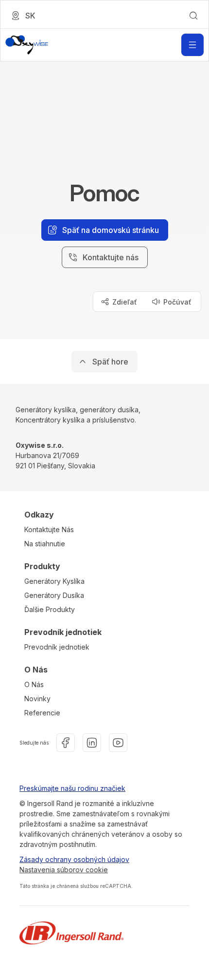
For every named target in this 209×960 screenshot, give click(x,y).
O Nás (34, 684)
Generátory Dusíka (54, 595)
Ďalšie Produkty (49, 609)
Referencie (42, 713)
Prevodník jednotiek (56, 647)
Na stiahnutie (44, 543)
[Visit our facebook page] (65, 742)
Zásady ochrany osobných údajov (74, 859)
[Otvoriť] (192, 45)
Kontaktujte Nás (49, 529)
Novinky (37, 698)
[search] (193, 15)
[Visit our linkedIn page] (92, 742)
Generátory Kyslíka (54, 581)
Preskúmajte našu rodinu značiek (72, 788)
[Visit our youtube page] (118, 742)
